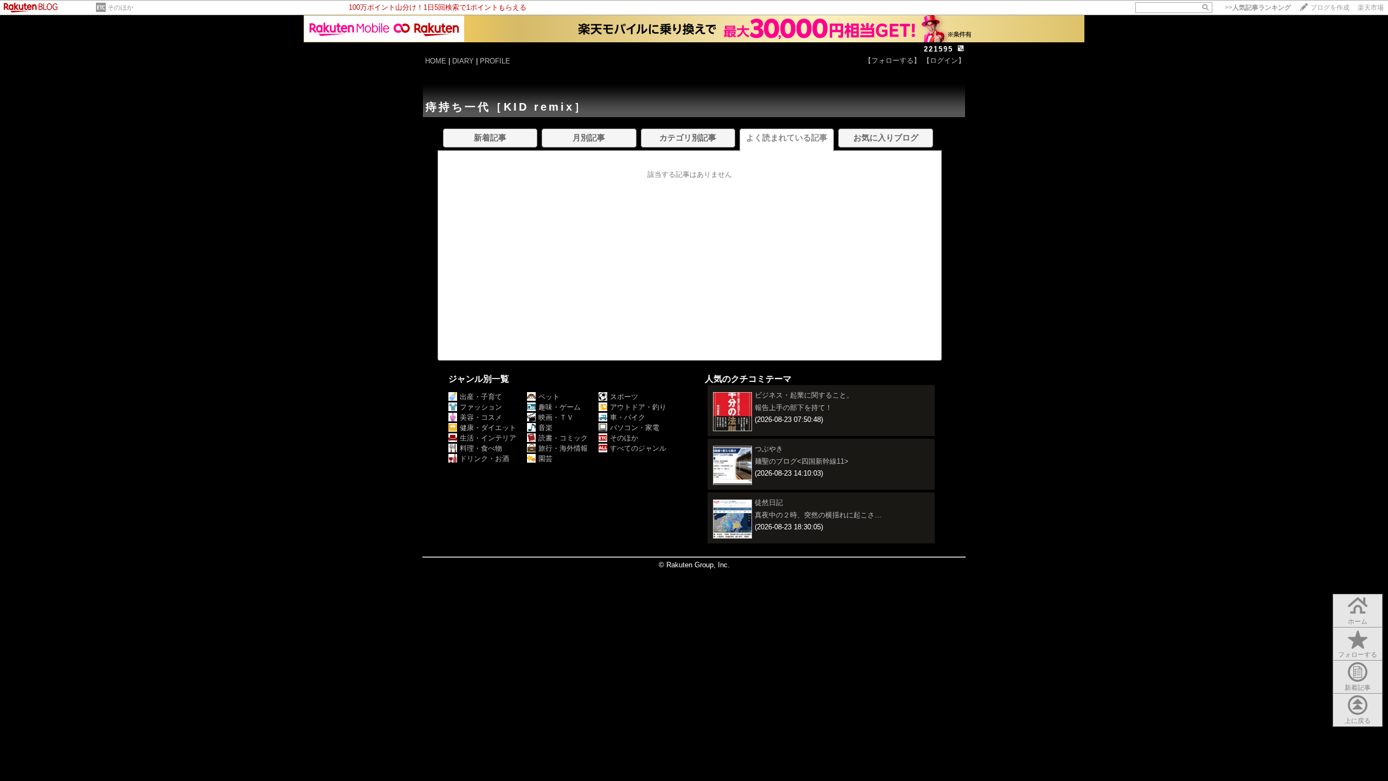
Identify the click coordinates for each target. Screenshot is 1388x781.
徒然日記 (769, 502)
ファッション (481, 407)
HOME (435, 61)
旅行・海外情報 (563, 448)
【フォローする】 (892, 60)
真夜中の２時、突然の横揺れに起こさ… (818, 515)
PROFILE (495, 61)
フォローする (1357, 654)
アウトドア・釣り (638, 407)
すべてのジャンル (638, 448)
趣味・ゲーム (559, 407)
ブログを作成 (1330, 7)
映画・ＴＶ (556, 417)
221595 (938, 49)
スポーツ (624, 397)
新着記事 (1358, 688)
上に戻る (1358, 721)
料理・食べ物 (481, 448)
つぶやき (769, 449)
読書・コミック (563, 438)
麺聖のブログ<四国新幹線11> (802, 461)
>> (1258, 7)
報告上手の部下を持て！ (793, 408)
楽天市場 (1371, 7)
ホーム (1357, 621)
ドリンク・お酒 (484, 458)
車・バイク (627, 417)
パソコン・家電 (634, 428)
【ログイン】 (944, 60)
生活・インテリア (488, 438)
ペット (549, 397)
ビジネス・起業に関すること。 (804, 395)
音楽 (545, 428)
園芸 (545, 458)
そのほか (120, 7)
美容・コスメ (481, 417)
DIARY (463, 61)
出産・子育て (481, 397)
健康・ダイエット (488, 428)
